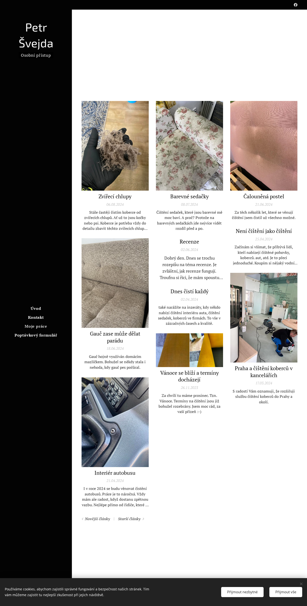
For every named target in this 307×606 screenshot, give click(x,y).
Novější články (97, 518)
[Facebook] (296, 5)
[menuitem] (36, 308)
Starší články (129, 518)
